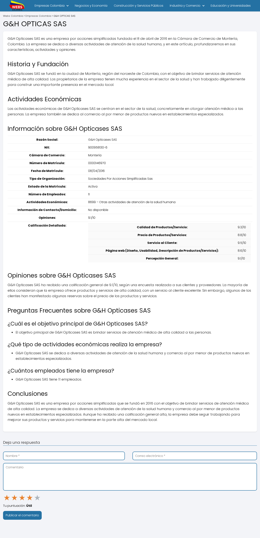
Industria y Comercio (185, 5)
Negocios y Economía (91, 5)
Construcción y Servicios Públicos (138, 5)
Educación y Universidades (231, 5)
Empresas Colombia (50, 5)
